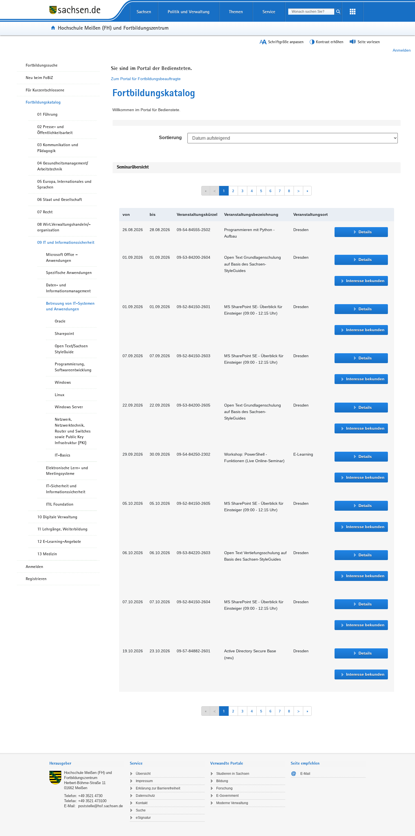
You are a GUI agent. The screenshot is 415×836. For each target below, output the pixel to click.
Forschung (224, 788)
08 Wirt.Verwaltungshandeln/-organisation (64, 227)
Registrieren (36, 578)
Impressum (144, 781)
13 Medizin (47, 553)
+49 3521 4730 (90, 796)
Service (269, 11)
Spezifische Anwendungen (69, 272)
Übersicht (143, 774)
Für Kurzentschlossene (45, 90)
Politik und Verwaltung (188, 11)
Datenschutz (145, 796)
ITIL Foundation (59, 504)
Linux (59, 394)
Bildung (222, 781)
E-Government (227, 796)
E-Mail (305, 774)
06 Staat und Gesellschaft (59, 199)
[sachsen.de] (87, 14)
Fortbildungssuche (42, 65)
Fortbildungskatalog (43, 102)
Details (365, 232)
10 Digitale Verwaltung (57, 516)
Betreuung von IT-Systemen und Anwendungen (70, 306)
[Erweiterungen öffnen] (353, 12)
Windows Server (69, 406)
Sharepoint (64, 333)
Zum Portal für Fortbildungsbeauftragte (146, 78)
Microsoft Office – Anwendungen (62, 257)
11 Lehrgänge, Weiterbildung (62, 529)
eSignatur (143, 818)
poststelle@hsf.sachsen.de (100, 806)
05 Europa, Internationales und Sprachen (64, 184)
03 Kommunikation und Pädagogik (57, 147)
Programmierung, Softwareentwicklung (73, 366)
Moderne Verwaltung (232, 803)
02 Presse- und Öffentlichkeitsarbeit (55, 129)
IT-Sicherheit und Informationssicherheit (65, 488)
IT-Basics (62, 455)
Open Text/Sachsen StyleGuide (71, 348)
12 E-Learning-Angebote (59, 541)
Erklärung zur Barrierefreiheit (158, 788)
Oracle (60, 321)
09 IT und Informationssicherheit (65, 242)
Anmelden (402, 50)
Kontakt (141, 803)
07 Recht (45, 211)
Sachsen (144, 11)
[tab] (86, 764)
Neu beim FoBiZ (39, 77)
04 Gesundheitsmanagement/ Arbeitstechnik (62, 166)
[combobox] (311, 11)
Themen (236, 11)
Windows (63, 382)
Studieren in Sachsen (232, 774)
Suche (141, 810)
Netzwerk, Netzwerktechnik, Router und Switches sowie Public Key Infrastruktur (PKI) (73, 431)
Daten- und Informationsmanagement (68, 287)
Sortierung (170, 137)
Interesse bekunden (365, 280)
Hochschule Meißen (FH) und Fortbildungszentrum (113, 27)
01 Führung (47, 114)
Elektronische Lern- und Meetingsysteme (67, 470)
